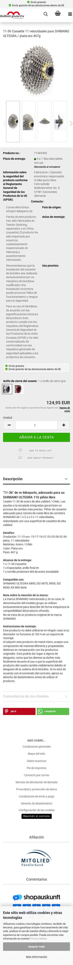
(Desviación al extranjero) (47, 167)
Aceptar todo (36, 946)
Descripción (13, 479)
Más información (36, 957)
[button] (9, 425)
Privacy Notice (38, 938)
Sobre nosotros (36, 761)
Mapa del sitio (36, 753)
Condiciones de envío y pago (36, 796)
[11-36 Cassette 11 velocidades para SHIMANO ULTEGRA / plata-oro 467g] (36, 70)
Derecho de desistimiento (36, 803)
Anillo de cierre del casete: (34, 381)
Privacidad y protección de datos (36, 789)
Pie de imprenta (36, 768)
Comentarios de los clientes (26, 696)
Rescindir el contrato (36, 816)
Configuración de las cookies (37, 810)
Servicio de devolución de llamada (37, 782)
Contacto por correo (36, 775)
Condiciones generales (37, 746)
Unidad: (8, 417)
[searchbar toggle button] (46, 14)
